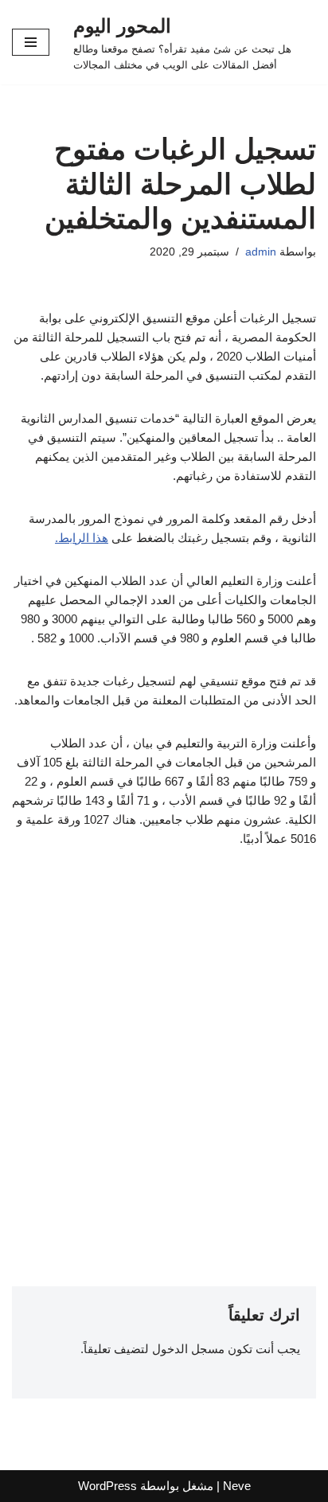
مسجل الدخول (188, 1349)
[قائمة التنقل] (30, 42)
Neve (237, 1485)
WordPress (107, 1485)
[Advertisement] (164, 1036)
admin (260, 252)
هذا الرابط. (81, 537)
